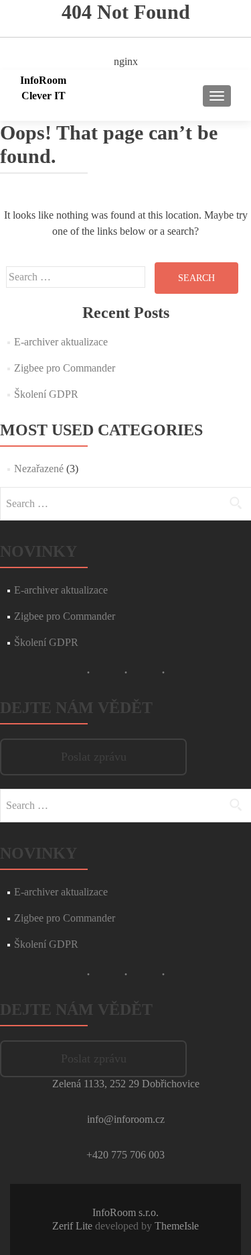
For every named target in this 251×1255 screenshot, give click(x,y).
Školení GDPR (46, 394)
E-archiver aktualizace (61, 341)
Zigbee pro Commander (64, 368)
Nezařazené (39, 468)
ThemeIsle (177, 1226)
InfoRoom (43, 80)
